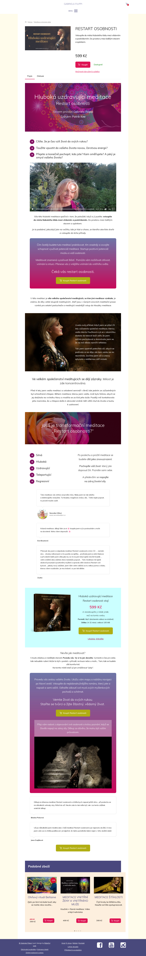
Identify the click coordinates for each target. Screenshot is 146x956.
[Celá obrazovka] (113, 209)
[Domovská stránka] (25, 22)
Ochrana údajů (42, 949)
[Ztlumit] (105, 209)
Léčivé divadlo (73, 947)
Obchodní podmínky (28, 949)
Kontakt (82, 943)
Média (75, 943)
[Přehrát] (33, 209)
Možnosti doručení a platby (87, 71)
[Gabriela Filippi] (73, 4)
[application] (73, 187)
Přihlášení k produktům (73, 950)
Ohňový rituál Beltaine (42, 897)
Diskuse (40, 76)
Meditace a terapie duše (42, 22)
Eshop (30, 22)
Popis (29, 76)
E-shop (69, 943)
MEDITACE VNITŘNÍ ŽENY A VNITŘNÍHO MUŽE (75, 900)
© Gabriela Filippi (25, 943)
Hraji (63, 943)
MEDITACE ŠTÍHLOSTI (109, 897)
